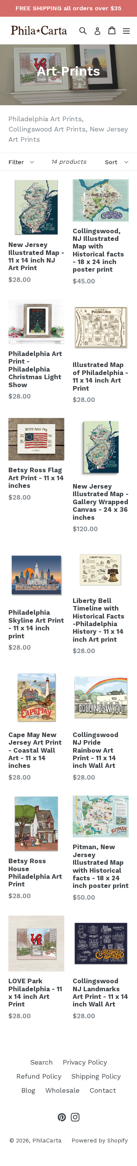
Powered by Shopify (100, 1140)
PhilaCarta (47, 1140)
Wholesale (62, 1090)
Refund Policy (38, 1076)
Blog (28, 1090)
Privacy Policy (85, 1062)
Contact (102, 1090)
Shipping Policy (96, 1076)
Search (41, 1062)
